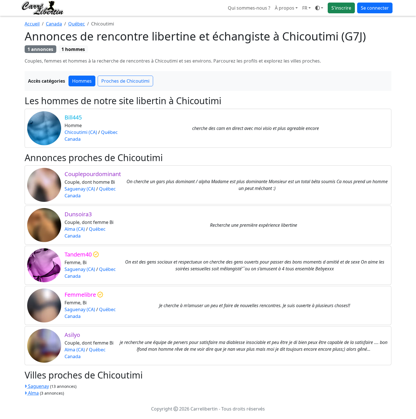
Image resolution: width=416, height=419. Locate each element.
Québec (76, 24)
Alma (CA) (75, 229)
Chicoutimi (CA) (81, 132)
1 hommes (73, 49)
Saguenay (38, 386)
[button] (306, 8)
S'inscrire (341, 8)
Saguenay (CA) (80, 189)
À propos (284, 8)
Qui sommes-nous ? (249, 8)
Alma (33, 393)
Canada (54, 24)
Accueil (32, 24)
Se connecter (375, 8)
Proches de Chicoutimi (125, 81)
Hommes (82, 81)
